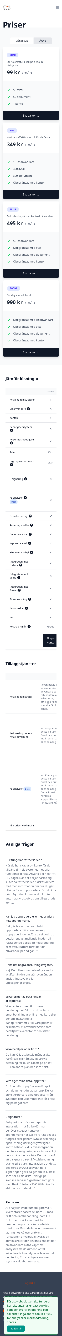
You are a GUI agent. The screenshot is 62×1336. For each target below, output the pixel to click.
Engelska (29, 1283)
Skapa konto (31, 115)
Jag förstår (16, 1328)
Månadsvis (22, 40)
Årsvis (42, 40)
